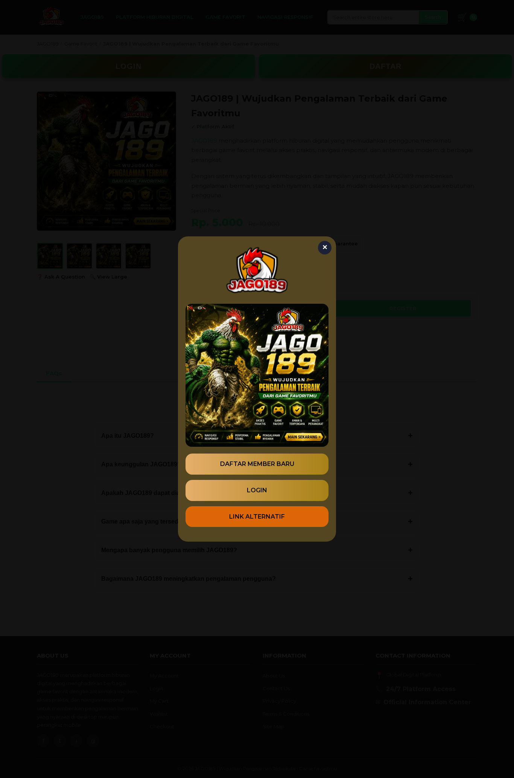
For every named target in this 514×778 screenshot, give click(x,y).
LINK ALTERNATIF (257, 516)
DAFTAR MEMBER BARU (257, 463)
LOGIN (257, 490)
